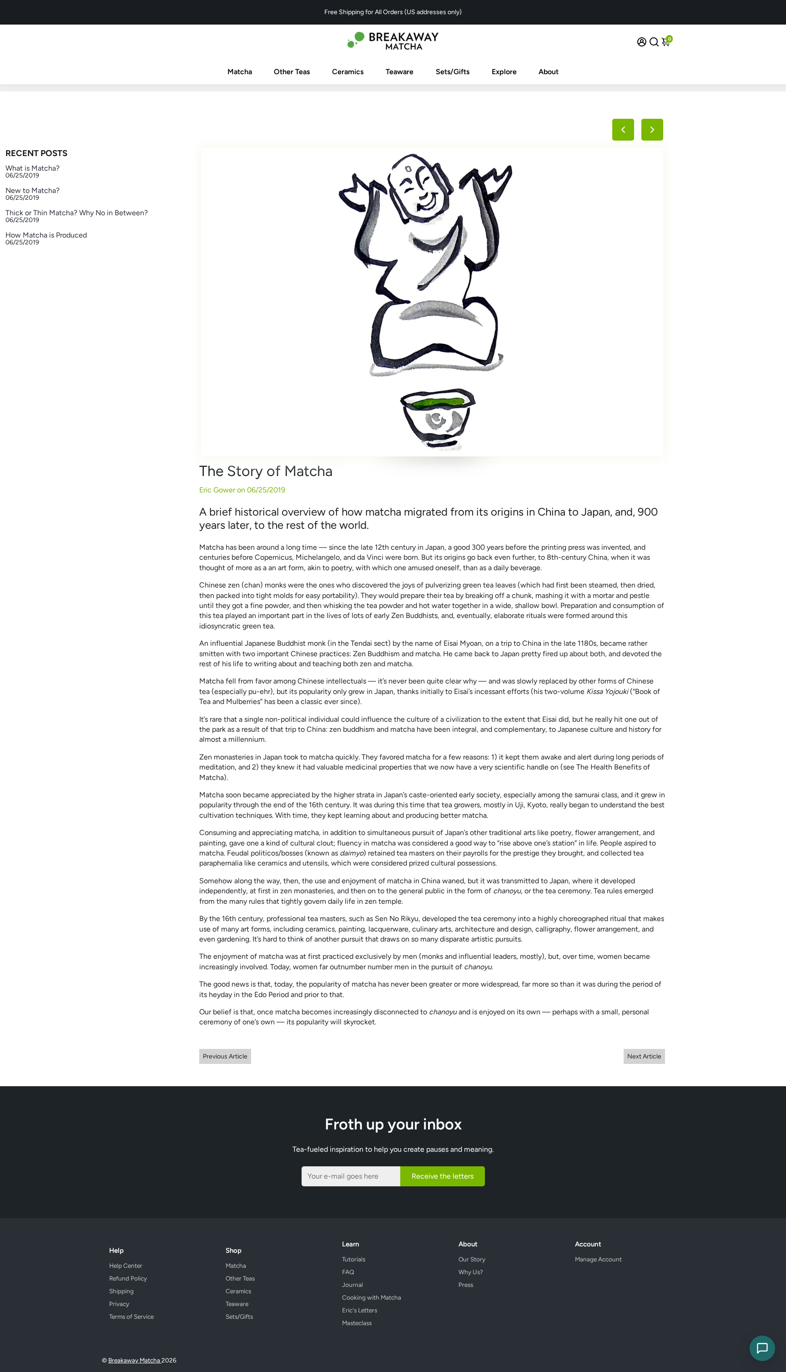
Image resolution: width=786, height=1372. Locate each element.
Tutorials (353, 1259)
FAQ (348, 1272)
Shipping (121, 1291)
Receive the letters (443, 1176)
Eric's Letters (359, 1310)
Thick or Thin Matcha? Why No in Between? (76, 212)
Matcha (239, 71)
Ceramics (347, 71)
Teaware (399, 71)
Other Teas (292, 71)
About (549, 71)
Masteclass (357, 1322)
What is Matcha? (32, 168)
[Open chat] (762, 1348)
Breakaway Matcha (134, 1360)
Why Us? (470, 1272)
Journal (352, 1284)
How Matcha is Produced (46, 235)
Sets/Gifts (452, 71)
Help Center (125, 1265)
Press (465, 1284)
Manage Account (598, 1259)
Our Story (471, 1259)
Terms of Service (131, 1316)
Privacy (119, 1303)
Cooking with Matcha (371, 1297)
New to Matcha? (32, 190)
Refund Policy (128, 1278)
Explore (504, 71)
